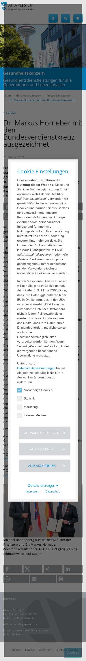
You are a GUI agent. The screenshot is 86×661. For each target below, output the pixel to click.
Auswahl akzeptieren (42, 433)
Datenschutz (52, 491)
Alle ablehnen (42, 449)
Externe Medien (35, 415)
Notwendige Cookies (38, 390)
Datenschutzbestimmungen (36, 368)
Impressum (32, 491)
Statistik (29, 398)
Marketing (31, 407)
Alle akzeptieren (42, 465)
